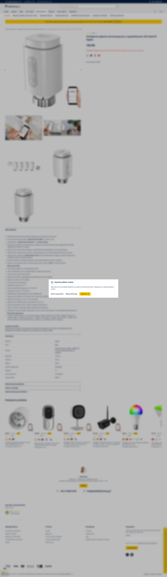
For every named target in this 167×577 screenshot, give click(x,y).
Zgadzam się (85, 294)
